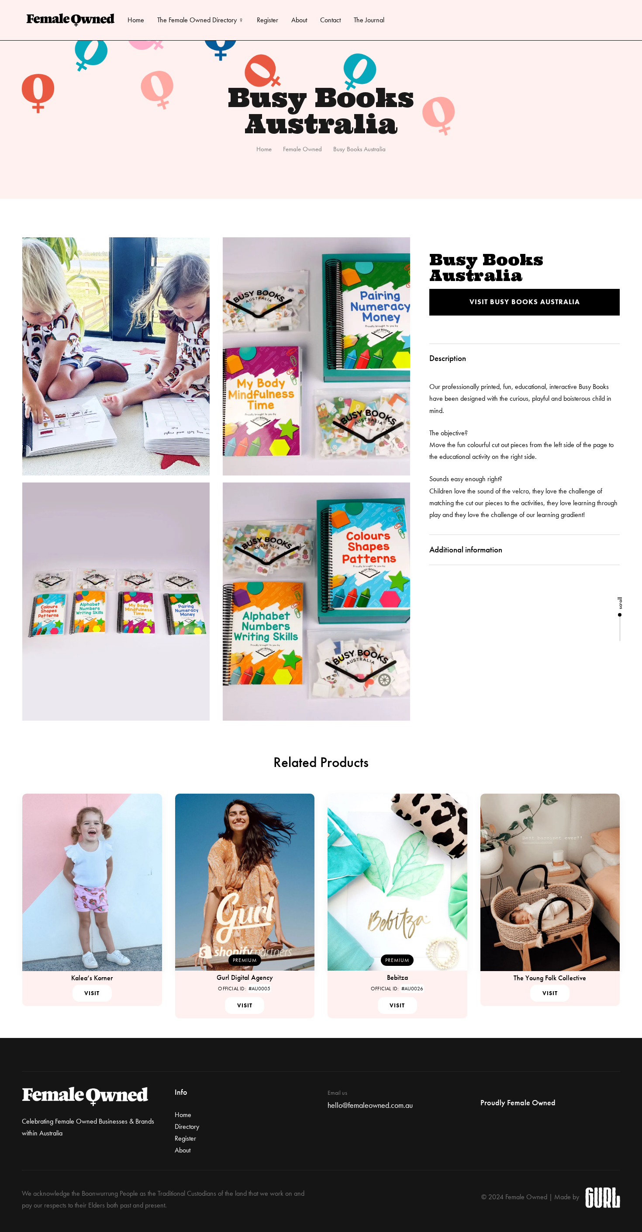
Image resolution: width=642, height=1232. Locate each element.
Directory (187, 1126)
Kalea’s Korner (92, 977)
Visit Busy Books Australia (524, 301)
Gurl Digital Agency (245, 977)
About (299, 19)
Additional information (465, 549)
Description (447, 358)
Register (267, 19)
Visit (92, 993)
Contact (330, 19)
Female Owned (302, 149)
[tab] (524, 359)
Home (136, 19)
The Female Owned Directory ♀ (200, 19)
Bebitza (397, 977)
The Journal (369, 19)
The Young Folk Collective (550, 977)
